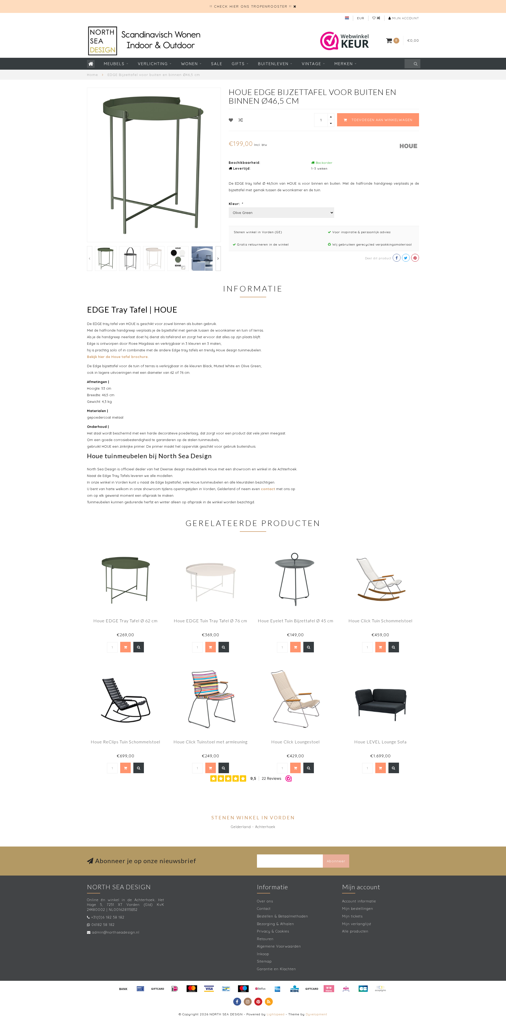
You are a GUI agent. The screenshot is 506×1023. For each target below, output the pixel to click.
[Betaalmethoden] (123, 989)
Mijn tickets (352, 916)
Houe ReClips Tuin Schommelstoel (125, 741)
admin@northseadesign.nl (115, 932)
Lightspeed (276, 1014)
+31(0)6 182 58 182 (107, 917)
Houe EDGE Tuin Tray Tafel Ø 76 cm (210, 620)
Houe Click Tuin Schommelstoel (380, 620)
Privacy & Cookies (273, 931)
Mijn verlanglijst (356, 924)
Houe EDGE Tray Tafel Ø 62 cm (125, 620)
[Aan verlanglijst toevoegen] (231, 120)
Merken (343, 63)
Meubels (114, 63)
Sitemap (264, 961)
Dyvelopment (316, 1014)
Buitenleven (273, 63)
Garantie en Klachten (276, 969)
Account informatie (359, 901)
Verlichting (153, 63)
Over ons (265, 901)
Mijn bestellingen (357, 908)
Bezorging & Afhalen (275, 924)
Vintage (311, 63)
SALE (216, 63)
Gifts (238, 63)
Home (92, 75)
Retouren (265, 939)
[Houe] (408, 145)
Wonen (189, 63)
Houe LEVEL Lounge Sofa (380, 741)
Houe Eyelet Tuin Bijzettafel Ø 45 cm (295, 620)
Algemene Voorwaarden (279, 946)
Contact (264, 908)
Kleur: (236, 204)
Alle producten (355, 931)
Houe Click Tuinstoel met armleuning (210, 741)
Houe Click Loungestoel (295, 741)
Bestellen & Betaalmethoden (282, 916)
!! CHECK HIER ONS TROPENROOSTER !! (251, 6)
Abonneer (336, 861)
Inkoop (263, 954)
